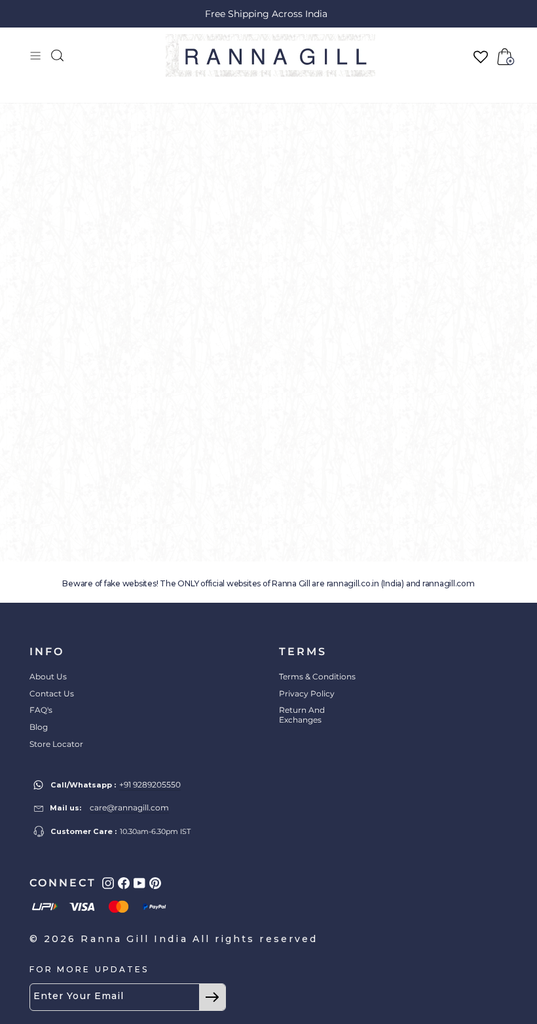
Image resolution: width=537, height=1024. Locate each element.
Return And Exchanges (302, 715)
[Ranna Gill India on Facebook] (124, 883)
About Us (48, 676)
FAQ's (40, 710)
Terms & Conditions (317, 676)
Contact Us (51, 693)
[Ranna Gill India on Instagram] (108, 883)
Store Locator (56, 744)
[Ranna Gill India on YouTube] (139, 883)
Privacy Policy (307, 693)
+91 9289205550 (150, 784)
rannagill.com (448, 583)
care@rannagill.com (129, 807)
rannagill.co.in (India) (365, 583)
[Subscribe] (212, 997)
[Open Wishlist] (480, 57)
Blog (38, 727)
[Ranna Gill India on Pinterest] (155, 883)
